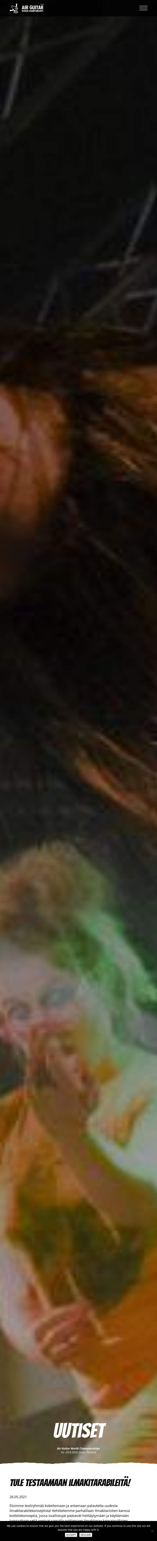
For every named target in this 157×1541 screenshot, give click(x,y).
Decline (86, 1534)
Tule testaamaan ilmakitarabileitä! (70, 1483)
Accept (71, 1534)
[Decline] (152, 1531)
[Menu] (143, 7)
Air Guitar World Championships (27, 8)
